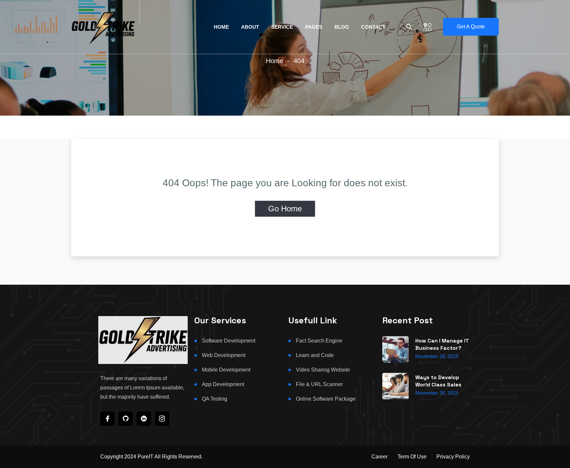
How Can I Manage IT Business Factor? (442, 344)
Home (221, 26)
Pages (313, 26)
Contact (373, 26)
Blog (341, 26)
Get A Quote (471, 26)
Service (282, 26)
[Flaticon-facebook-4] (107, 419)
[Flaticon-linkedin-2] (144, 419)
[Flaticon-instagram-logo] (162, 419)
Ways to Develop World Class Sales (438, 381)
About (250, 26)
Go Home (285, 208)
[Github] (125, 419)
